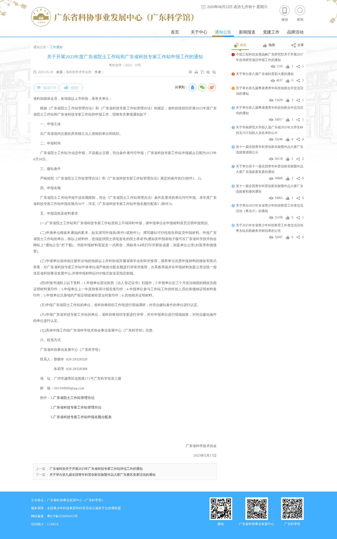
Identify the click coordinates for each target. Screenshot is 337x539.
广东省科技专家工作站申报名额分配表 (82, 417)
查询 (300, 19)
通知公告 (223, 32)
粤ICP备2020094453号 (62, 516)
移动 (285, 19)
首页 (175, 32)
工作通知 (56, 47)
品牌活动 (295, 32)
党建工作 (271, 32)
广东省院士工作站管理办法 (73, 398)
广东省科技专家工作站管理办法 (77, 407)
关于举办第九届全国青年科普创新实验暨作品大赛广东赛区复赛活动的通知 (102, 474)
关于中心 (199, 32)
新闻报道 (247, 32)
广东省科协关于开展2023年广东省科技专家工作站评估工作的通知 (96, 468)
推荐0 (75, 88)
